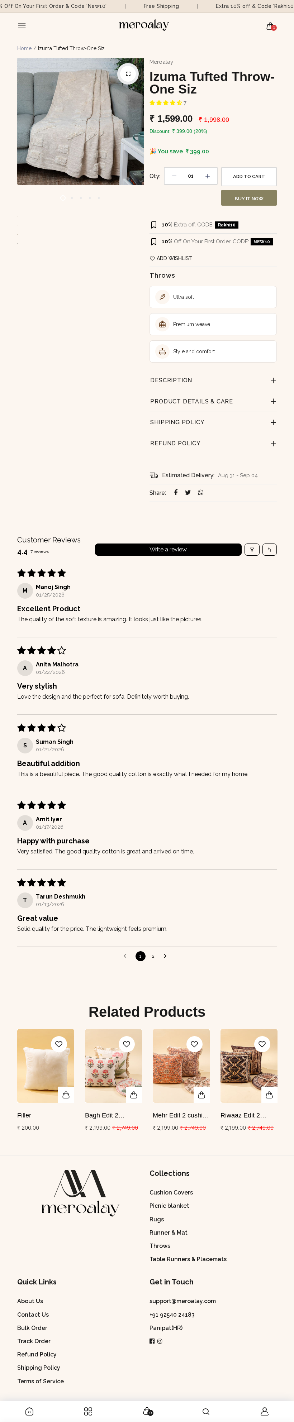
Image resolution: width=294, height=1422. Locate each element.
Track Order (34, 1341)
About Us (30, 1301)
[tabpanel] (80, 121)
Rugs (157, 1219)
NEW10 (261, 241)
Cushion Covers (171, 1192)
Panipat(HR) (166, 1328)
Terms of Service (40, 1381)
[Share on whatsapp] (200, 492)
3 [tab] (81, 198)
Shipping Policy (177, 422)
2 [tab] (72, 198)
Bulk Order (32, 1328)
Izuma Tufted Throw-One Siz (212, 82)
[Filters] (252, 550)
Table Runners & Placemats (188, 1259)
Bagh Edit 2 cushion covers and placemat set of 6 (113, 1116)
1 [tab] (63, 198)
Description (171, 380)
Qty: (155, 176)
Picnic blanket (169, 1205)
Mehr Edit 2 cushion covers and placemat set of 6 (181, 1116)
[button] (167, 103)
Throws (160, 1246)
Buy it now (249, 198)
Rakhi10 (227, 225)
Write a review (168, 549)
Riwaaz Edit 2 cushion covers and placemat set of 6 (248, 1116)
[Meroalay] (145, 26)
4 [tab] (90, 198)
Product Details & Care (191, 401)
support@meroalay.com (183, 1301)
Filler (24, 1115)
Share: (158, 492)
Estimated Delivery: (188, 475)
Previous (16, 1088)
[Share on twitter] (188, 492)
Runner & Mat (169, 1232)
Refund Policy (175, 443)
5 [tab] (99, 198)
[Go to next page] (167, 956)
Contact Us (33, 1314)
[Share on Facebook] (175, 492)
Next (278, 1088)
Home (24, 48)
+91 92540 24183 (172, 1314)
